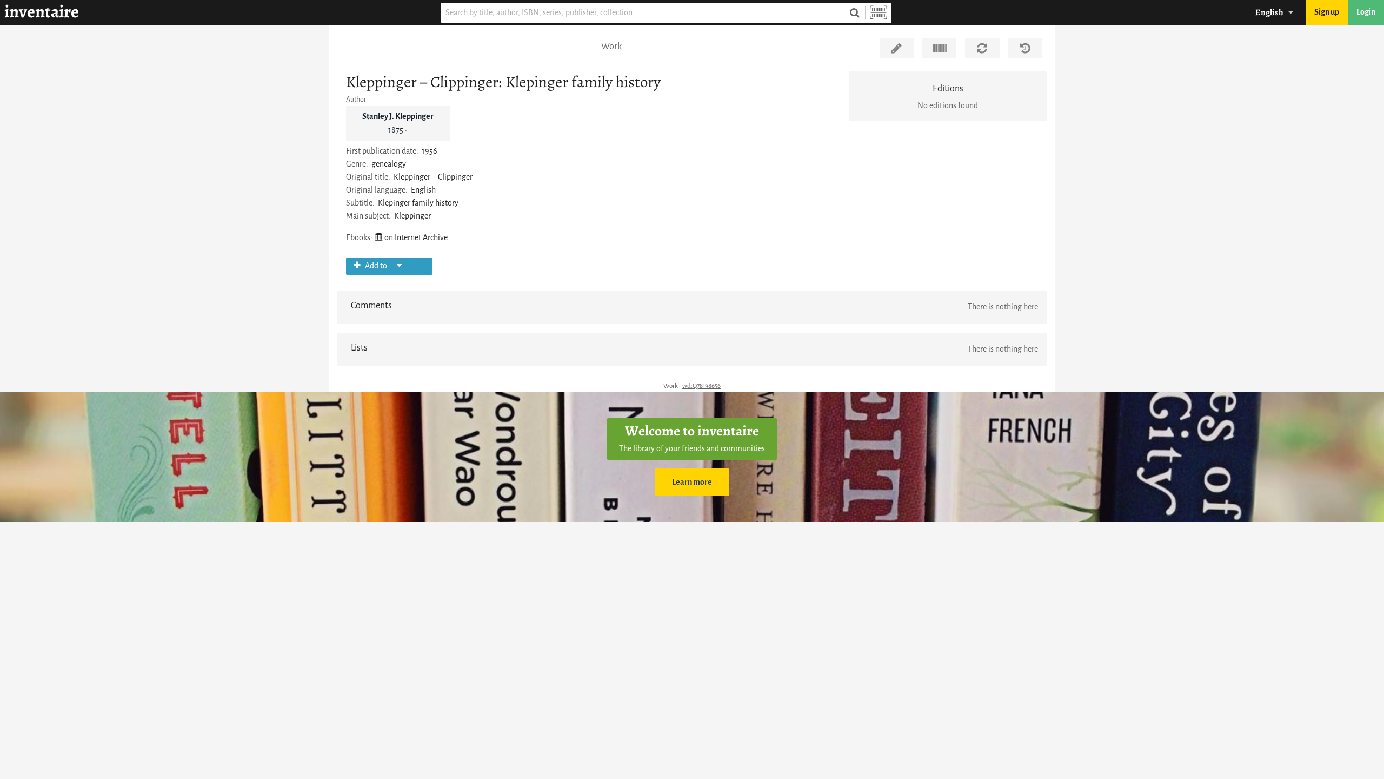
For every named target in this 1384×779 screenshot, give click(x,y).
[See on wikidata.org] (939, 48)
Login (1365, 12)
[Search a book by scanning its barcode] (878, 13)
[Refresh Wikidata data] (982, 48)
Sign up (1326, 12)
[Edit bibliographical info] (897, 48)
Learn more (692, 482)
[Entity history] (1025, 48)
